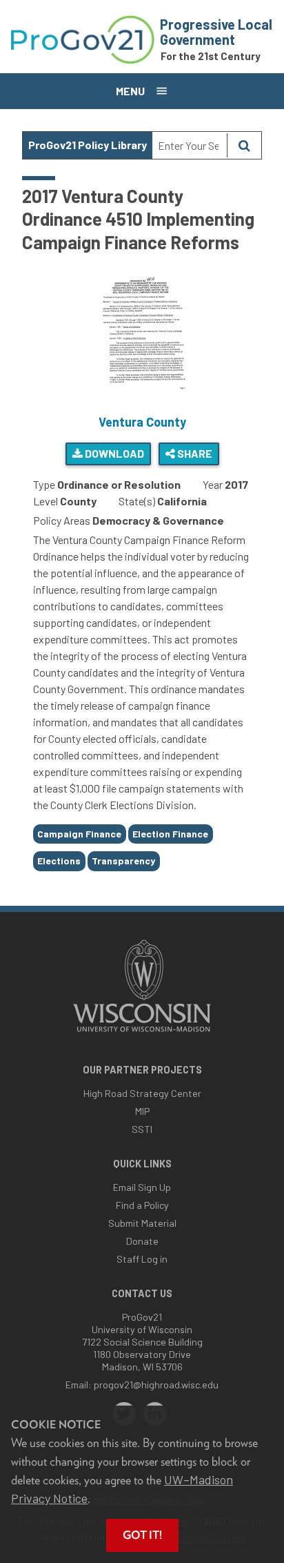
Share (193, 453)
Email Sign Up (142, 1187)
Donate (142, 1241)
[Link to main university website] (142, 1033)
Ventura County (142, 421)
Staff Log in (142, 1259)
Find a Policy (142, 1205)
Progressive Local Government (216, 32)
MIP (142, 1111)
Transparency (123, 860)
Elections (59, 860)
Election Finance (170, 833)
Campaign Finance (79, 833)
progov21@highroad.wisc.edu (156, 1384)
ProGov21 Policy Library (87, 144)
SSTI (142, 1129)
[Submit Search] (244, 145)
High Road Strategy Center (142, 1093)
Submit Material (142, 1223)
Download (113, 453)
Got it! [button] (142, 1535)
